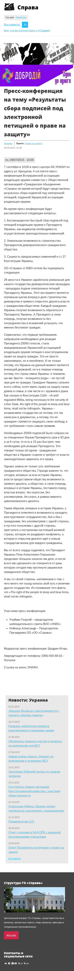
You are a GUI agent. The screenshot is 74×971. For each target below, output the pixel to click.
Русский (10, 17)
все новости (14, 858)
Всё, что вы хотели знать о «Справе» (27, 30)
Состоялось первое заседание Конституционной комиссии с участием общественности (34, 791)
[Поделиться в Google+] (14, 680)
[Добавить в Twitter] (20, 680)
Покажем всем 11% (21, 821)
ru (22, 963)
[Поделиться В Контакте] (7, 687)
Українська (20, 17)
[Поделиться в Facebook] (7, 680)
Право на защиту (34, 143)
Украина (8, 143)
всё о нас (11, 935)
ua (27, 963)
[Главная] (9, 7)
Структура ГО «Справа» (23, 883)
